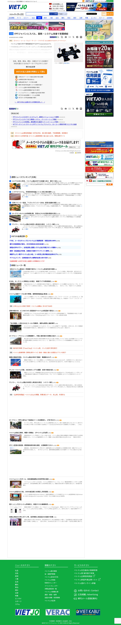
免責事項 (78, 153)
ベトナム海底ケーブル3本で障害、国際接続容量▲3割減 (28, 294)
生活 (57, 18)
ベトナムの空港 (50, 600)
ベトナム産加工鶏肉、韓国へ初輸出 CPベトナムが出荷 (28, 432)
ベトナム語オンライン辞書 (85, 583)
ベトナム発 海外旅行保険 (84, 573)
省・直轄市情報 (50, 574)
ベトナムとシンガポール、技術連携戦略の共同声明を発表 (29, 479)
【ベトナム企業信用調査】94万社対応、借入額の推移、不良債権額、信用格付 (41, 133)
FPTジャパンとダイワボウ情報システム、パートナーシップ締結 (35, 119)
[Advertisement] (44, 165)
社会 (33, 18)
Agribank (51, 10)
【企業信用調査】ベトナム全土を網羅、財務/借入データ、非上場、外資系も (39, 394)
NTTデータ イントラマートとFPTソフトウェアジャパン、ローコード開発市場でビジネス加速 (45, 124)
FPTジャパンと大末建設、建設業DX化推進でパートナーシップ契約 (35, 122)
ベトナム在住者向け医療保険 (85, 570)
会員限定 (109, 18)
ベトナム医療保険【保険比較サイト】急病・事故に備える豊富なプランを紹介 (39, 352)
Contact (95, 590)
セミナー (26, 18)
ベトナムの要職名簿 (51, 592)
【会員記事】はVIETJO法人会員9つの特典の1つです (27, 261)
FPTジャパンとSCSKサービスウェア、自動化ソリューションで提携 (36, 117)
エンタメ (94, 18)
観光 (63, 18)
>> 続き (26, 186)
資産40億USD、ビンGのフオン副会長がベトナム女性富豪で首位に (32, 310)
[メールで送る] (70, 37)
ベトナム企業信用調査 (83, 576)
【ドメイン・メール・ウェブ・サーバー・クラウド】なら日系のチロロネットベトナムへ (39, 41)
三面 (51, 18)
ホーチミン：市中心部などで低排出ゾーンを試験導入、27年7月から (32, 420)
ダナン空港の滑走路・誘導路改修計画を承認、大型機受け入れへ (31, 445)
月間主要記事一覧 (51, 589)
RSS (70, 621)
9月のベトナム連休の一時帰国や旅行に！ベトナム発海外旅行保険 (32, 269)
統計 (74, 18)
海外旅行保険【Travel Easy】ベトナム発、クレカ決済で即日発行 (35, 348)
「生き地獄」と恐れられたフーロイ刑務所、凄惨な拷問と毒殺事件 (32, 323)
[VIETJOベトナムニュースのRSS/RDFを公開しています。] (83, 1)
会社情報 (11, 18)
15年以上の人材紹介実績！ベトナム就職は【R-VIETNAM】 (33, 306)
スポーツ (101, 18)
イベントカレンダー (51, 586)
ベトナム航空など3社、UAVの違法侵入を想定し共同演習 (28, 491)
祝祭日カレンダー (51, 583)
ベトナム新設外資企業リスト (85, 579)
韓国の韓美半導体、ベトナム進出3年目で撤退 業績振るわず (30, 357)
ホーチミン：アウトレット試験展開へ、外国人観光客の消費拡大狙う (33, 336)
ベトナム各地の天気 (51, 577)
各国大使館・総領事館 (52, 597)
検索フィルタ (63, 14)
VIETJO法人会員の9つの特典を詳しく (30, 102)
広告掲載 (82, 594)
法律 (80, 18)
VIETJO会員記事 (18, 236)
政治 (68, 18)
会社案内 (65, 621)
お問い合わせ (84, 590)
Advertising (92, 594)
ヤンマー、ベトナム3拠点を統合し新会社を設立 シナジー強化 (31, 382)
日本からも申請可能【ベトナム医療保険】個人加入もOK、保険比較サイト (40, 136)
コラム (17, 604)
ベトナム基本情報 (51, 571)
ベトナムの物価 (50, 580)
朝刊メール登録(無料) (87, 598)
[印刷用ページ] (66, 37)
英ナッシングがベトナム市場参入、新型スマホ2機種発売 (28, 504)
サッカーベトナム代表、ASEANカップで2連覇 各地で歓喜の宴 (31, 370)
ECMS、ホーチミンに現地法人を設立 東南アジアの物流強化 (30, 281)
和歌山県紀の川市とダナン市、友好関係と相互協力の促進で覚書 (31, 517)
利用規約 (72, 153)
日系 (39, 18)
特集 (86, 18)
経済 (45, 18)
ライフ (19, 18)
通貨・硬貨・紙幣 (51, 594)
